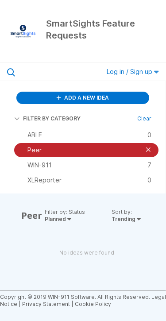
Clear (144, 118)
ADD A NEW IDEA (86, 97)
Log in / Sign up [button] (130, 71)
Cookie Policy (93, 304)
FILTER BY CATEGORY (52, 118)
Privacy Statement (46, 304)
